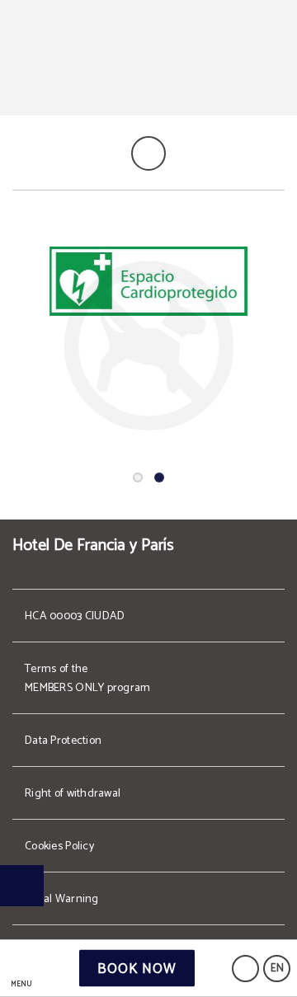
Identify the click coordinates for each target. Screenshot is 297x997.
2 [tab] (159, 477)
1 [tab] (138, 477)
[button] (21, 969)
